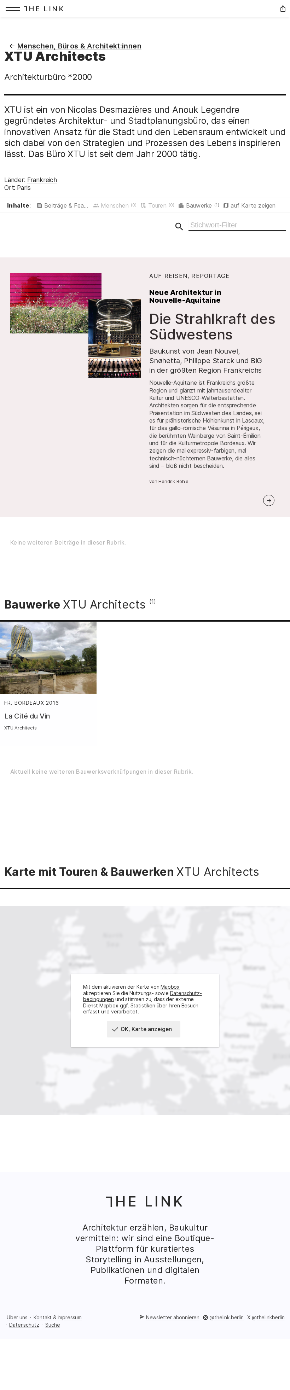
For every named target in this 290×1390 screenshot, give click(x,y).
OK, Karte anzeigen (146, 1029)
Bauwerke (202, 205)
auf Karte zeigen (253, 205)
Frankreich (42, 180)
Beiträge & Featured (67, 205)
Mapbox (170, 987)
